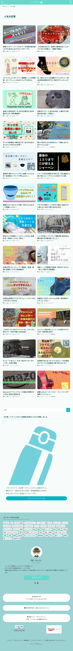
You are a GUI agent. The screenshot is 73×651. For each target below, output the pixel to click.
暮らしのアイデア (32, 532)
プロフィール (18, 640)
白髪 (10, 535)
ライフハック (7, 529)
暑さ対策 (22, 532)
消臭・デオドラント (60, 532)
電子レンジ (58, 535)
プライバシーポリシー (37, 640)
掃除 (59, 529)
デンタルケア (28, 526)
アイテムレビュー (30, 523)
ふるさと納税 (19, 523)
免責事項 (26, 640)
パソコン (43, 526)
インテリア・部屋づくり (44, 523)
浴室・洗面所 (48, 532)
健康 (38, 529)
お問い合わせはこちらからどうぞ (55, 640)
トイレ (36, 526)
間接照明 (40, 535)
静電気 (65, 535)
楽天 (41, 532)
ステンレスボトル (17, 526)
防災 (51, 535)
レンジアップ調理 (30, 529)
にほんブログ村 (19, 630)
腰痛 (14, 535)
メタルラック (60, 526)
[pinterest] (38, 583)
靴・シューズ (7, 539)
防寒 (46, 535)
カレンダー (57, 523)
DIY (12, 523)
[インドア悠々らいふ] (36, 2)
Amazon (6, 523)
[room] (35, 583)
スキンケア (7, 526)
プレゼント (51, 526)
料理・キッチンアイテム (11, 532)
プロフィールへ (36, 577)
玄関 (5, 535)
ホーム (10, 640)
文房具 (65, 529)
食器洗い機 (16, 539)
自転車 (20, 535)
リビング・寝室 (18, 529)
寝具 (54, 529)
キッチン (64, 523)
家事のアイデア (46, 529)
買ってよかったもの (30, 535)
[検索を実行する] (68, 410)
